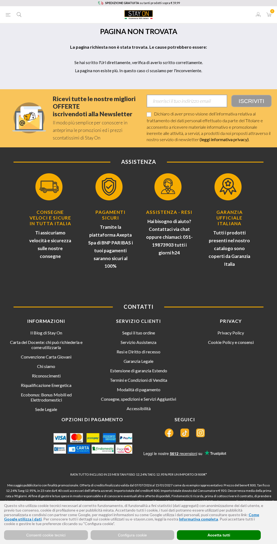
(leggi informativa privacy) (224, 139)
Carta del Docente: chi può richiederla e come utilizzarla (46, 345)
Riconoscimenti (46, 375)
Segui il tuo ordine (138, 332)
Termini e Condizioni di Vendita (138, 380)
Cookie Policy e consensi (231, 342)
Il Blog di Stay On (46, 332)
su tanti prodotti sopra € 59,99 (142, 3)
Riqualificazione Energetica (46, 385)
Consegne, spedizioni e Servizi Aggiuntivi (138, 399)
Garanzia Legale (138, 361)
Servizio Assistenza (138, 342)
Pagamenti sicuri (110, 215)
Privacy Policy (230, 332)
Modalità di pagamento (138, 389)
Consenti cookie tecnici (45, 535)
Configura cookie (132, 535)
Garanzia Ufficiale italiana (229, 217)
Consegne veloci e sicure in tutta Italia (50, 217)
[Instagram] (200, 433)
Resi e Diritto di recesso (138, 351)
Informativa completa (198, 519)
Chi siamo (46, 366)
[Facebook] (169, 433)
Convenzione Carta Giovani (46, 356)
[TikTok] (184, 433)
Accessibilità (139, 408)
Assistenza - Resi (169, 212)
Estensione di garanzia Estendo (138, 370)
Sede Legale (46, 409)
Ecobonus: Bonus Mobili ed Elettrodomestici (46, 397)
